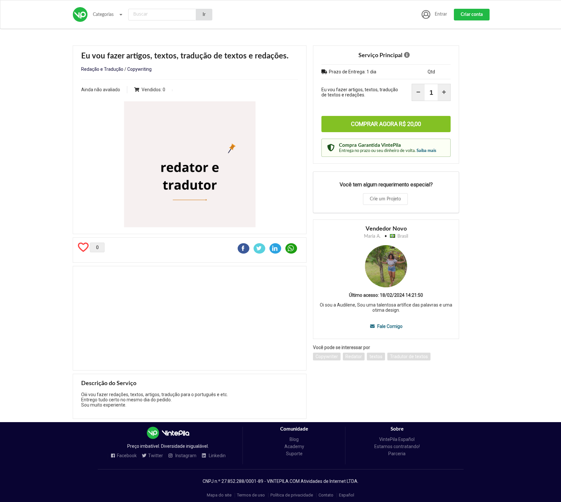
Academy (294, 446)
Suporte (294, 453)
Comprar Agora (386, 123)
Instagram (185, 455)
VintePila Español (397, 439)
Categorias (103, 14)
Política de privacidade (291, 495)
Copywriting (139, 69)
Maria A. (372, 236)
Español (346, 495)
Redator (353, 356)
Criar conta (472, 14)
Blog (294, 439)
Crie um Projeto (385, 199)
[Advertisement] (189, 318)
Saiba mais (426, 151)
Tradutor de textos (409, 356)
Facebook (127, 455)
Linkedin (217, 455)
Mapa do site (219, 495)
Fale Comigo (389, 326)
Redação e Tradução (102, 69)
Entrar (441, 14)
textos (375, 356)
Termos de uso (251, 495)
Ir (204, 14)
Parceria (396, 453)
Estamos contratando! (397, 446)
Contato (325, 495)
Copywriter (327, 356)
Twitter (155, 455)
